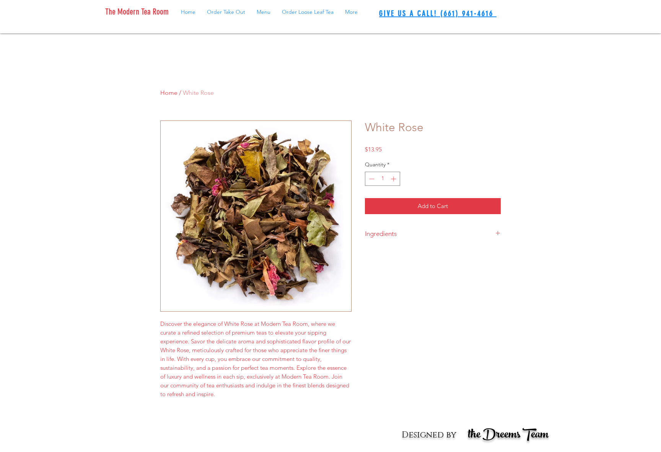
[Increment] (394, 178)
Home (168, 92)
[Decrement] (371, 178)
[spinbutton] (382, 178)
